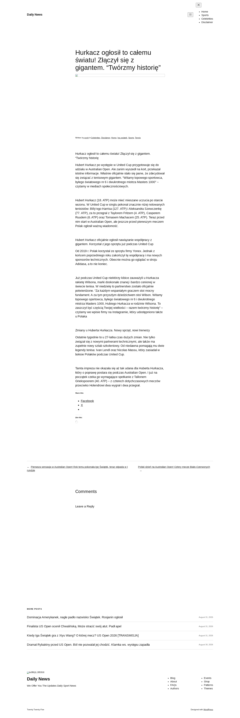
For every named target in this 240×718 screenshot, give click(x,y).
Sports (131, 138)
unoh (86, 138)
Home (114, 138)
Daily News (34, 14)
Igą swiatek (122, 138)
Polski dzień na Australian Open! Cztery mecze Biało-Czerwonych (174, 467)
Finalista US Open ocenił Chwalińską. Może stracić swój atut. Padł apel (74, 626)
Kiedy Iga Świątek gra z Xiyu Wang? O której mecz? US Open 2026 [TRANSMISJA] (83, 635)
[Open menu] (190, 14)
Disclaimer (105, 138)
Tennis (138, 138)
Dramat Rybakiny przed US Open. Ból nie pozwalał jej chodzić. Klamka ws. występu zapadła (88, 644)
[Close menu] (198, 5)
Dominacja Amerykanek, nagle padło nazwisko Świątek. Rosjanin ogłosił (75, 617)
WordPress (208, 709)
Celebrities (95, 138)
